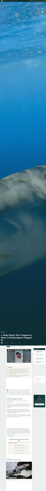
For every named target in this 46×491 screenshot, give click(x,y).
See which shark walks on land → (18, 376)
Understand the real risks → (12, 373)
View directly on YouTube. (22, 363)
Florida (23, 394)
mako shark (27, 400)
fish (24, 389)
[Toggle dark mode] (44, 0)
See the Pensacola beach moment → (22, 370)
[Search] (42, 0)
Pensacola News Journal (15, 403)
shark (25, 428)
